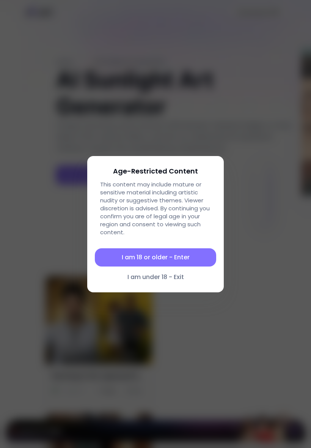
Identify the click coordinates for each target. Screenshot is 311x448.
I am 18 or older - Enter (156, 257)
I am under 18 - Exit (155, 277)
